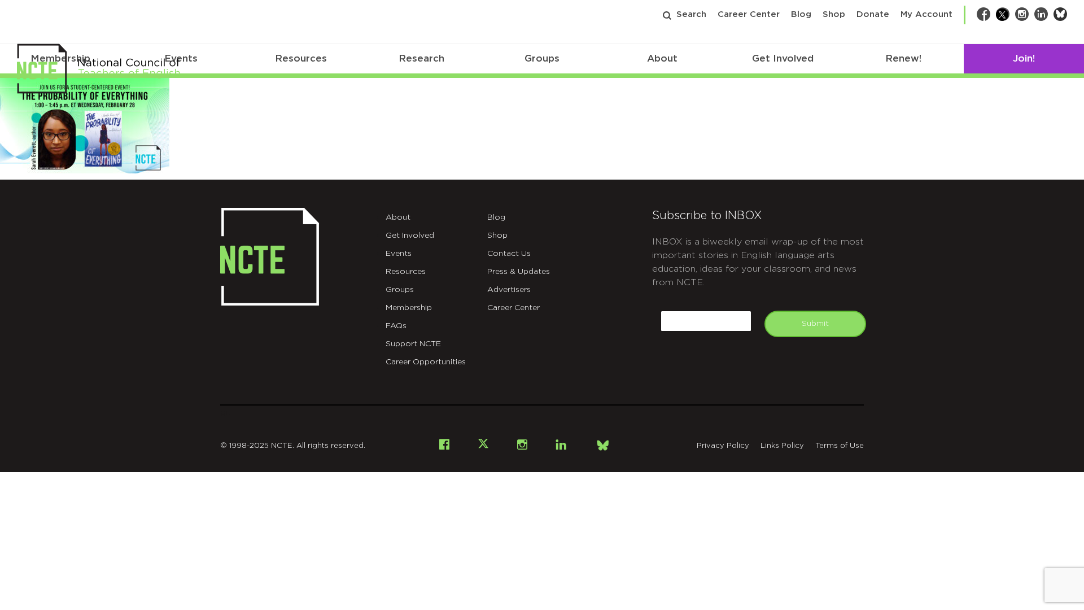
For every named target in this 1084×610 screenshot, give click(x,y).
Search (691, 14)
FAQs (396, 326)
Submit (815, 324)
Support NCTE (413, 344)
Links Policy (782, 446)
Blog (801, 14)
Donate (872, 14)
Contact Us (509, 254)
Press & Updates (518, 272)
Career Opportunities (426, 362)
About (662, 58)
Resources (301, 58)
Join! (1024, 58)
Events (399, 254)
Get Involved (783, 58)
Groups (542, 58)
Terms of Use (839, 446)
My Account (926, 14)
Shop (834, 14)
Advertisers (509, 290)
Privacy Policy (723, 446)
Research (421, 58)
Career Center (749, 14)
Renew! (903, 58)
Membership (409, 308)
